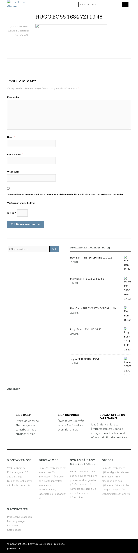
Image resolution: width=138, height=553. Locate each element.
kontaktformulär (21, 485)
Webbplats (13, 171)
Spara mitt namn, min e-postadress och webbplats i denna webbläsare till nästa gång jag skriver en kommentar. (65, 194)
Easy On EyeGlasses (40, 544)
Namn (11, 137)
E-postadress (15, 154)
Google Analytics (111, 489)
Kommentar (13, 97)
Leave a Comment (18, 30)
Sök (54, 249)
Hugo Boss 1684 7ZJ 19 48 (69, 17)
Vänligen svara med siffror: (21, 202)
